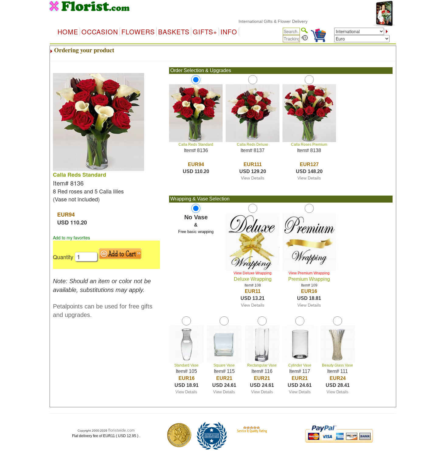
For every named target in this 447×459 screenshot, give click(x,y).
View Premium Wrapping (309, 273)
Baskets (173, 32)
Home (67, 32)
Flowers (138, 32)
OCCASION (99, 32)
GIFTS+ (205, 32)
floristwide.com (121, 430)
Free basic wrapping (195, 231)
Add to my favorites (71, 238)
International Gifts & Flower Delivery (264, 21)
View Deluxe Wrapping (253, 273)
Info (228, 32)
